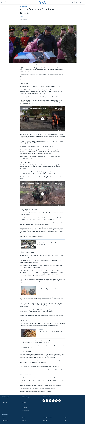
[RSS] (56, 400)
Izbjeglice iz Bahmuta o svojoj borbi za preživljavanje (35, 183)
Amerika (4, 417)
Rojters (21, 16)
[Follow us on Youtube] (50, 400)
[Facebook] (81, 2)
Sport (65, 420)
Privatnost (24, 405)
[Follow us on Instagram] (53, 400)
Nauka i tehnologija (47, 417)
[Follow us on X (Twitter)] (47, 400)
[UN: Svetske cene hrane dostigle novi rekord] (28, 333)
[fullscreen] (63, 130)
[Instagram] (77, 2)
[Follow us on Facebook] (43, 400)
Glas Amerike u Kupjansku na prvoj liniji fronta (33, 108)
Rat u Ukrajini (24, 6)
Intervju (24, 420)
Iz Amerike (4, 402)
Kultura (65, 417)
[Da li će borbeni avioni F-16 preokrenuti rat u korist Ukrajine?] (28, 244)
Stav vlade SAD (25, 410)
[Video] (73, 2)
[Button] (62, 23)
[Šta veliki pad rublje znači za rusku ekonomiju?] (28, 290)
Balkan (24, 417)
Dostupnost (24, 407)
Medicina (45, 420)
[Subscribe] (59, 400)
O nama (24, 400)
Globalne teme (5, 420)
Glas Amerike (26, 110)
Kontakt (24, 402)
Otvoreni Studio (5, 400)
